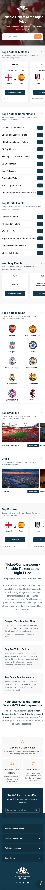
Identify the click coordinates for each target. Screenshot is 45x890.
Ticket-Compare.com (13, 848)
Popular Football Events (14, 828)
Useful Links (10, 858)
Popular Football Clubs (14, 838)
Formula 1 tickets (25, 714)
